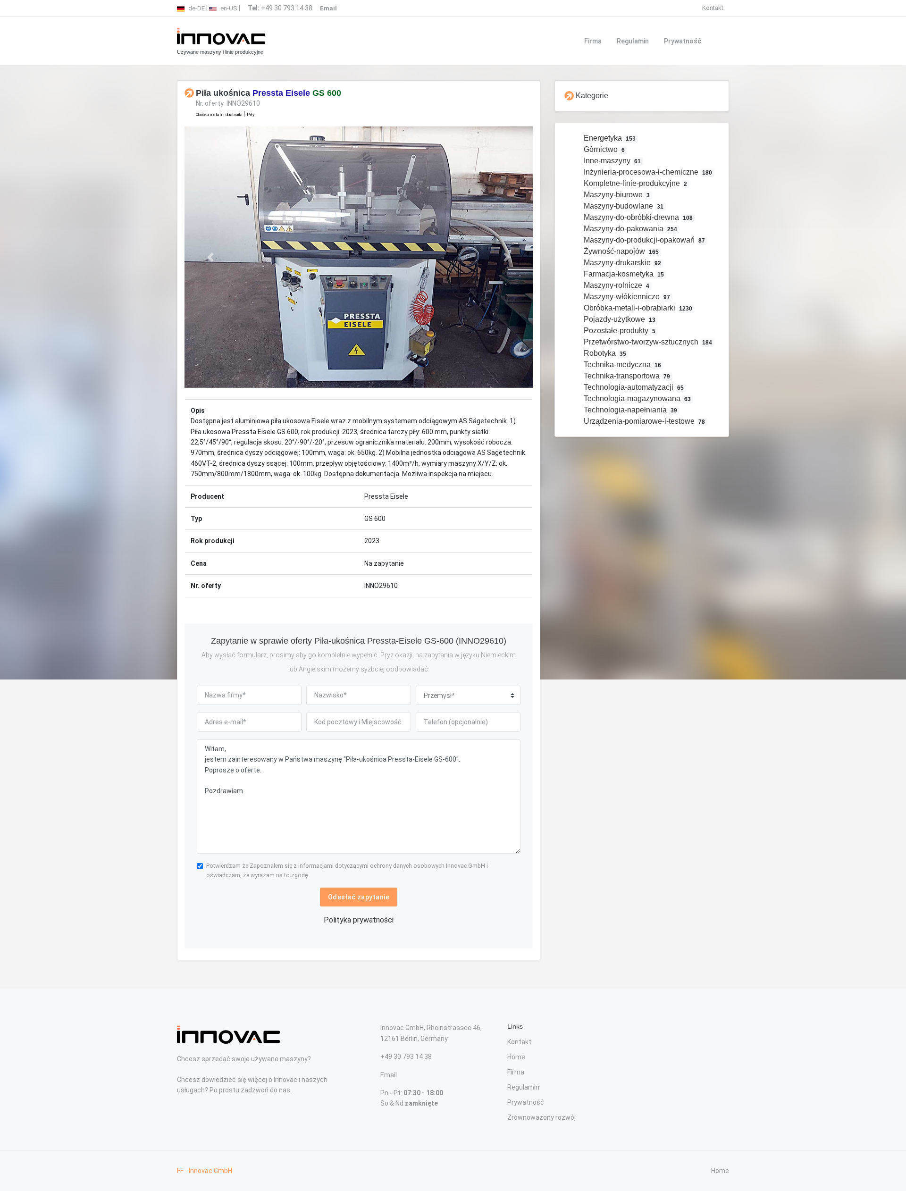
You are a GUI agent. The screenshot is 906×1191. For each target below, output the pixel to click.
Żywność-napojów (620, 251)
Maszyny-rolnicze (616, 285)
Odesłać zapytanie (359, 897)
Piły (250, 114)
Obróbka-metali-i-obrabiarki (637, 308)
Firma (593, 41)
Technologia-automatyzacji (633, 387)
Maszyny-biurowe (616, 195)
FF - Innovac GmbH (204, 1170)
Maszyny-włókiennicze (626, 297)
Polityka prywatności (359, 919)
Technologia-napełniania (630, 410)
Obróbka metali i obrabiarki (219, 114)
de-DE (196, 8)
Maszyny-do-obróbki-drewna (637, 217)
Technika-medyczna (622, 365)
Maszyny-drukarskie (622, 263)
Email (388, 1075)
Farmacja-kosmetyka (623, 274)
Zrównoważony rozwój (541, 1117)
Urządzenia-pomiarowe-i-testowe (643, 421)
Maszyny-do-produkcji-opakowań (643, 240)
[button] (211, 257)
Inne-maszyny (611, 161)
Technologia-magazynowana (636, 398)
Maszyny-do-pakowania (630, 229)
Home (516, 1057)
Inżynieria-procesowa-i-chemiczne (647, 172)
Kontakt (712, 7)
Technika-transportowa (626, 376)
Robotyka (604, 353)
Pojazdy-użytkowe (619, 319)
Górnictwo (603, 149)
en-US (228, 8)
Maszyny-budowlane (623, 206)
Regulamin (633, 41)
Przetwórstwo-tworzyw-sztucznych (647, 342)
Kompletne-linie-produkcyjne (635, 183)
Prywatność (682, 41)
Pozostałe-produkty (619, 331)
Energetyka (609, 138)
